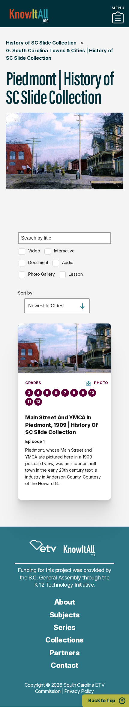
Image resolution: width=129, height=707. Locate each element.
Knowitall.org (29, 15)
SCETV (42, 546)
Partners (64, 25)
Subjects (65, 615)
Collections (64, 640)
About (64, 602)
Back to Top (101, 700)
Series (64, 627)
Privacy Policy (79, 691)
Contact (64, 665)
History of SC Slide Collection (41, 43)
